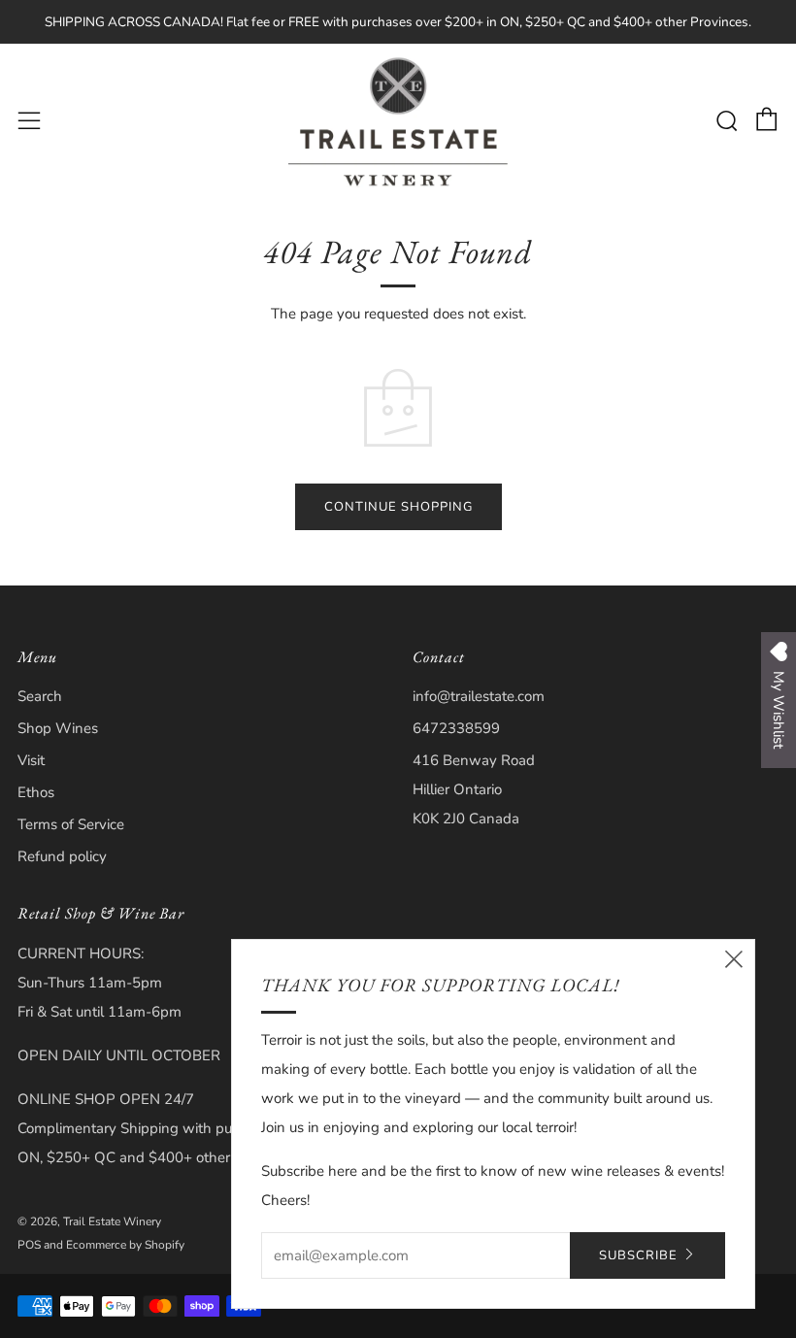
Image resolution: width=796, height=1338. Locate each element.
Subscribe (638, 1255)
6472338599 (456, 728)
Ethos (35, 792)
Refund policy (62, 856)
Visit (31, 760)
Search (39, 696)
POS (29, 1245)
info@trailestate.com (479, 696)
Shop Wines (57, 728)
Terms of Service (70, 824)
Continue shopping (398, 507)
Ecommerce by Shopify (125, 1245)
